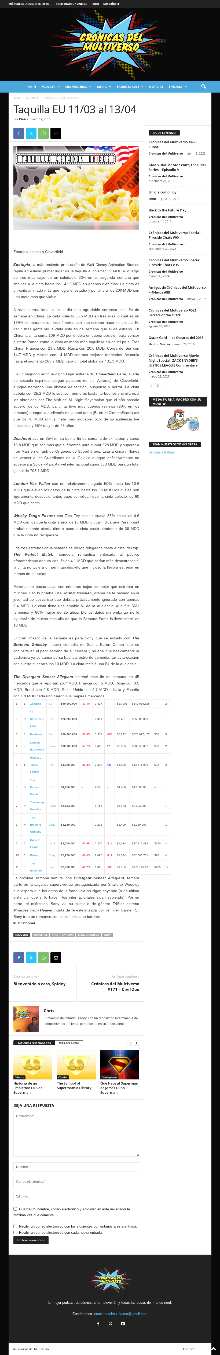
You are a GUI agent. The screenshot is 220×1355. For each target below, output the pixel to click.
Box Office (31, 98)
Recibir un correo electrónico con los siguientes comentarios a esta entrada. (78, 1226)
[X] (31, 133)
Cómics (19, 1077)
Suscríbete (111, 4)
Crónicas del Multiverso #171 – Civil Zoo (115, 986)
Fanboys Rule (128, 87)
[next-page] (136, 1043)
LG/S (52, 843)
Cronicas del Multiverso (166, 153)
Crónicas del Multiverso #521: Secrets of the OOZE (173, 312)
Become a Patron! (162, 452)
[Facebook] (18, 133)
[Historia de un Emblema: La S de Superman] (32, 1064)
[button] (203, 87)
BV (51, 703)
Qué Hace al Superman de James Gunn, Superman (119, 1088)
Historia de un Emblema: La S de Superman (27, 1088)
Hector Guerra (159, 344)
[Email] (55, 133)
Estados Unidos (88, 934)
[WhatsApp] (43, 133)
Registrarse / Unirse (71, 4)
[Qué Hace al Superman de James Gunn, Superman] (119, 1064)
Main (32, 87)
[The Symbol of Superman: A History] (76, 1064)
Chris (22, 119)
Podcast (48, 87)
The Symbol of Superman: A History (74, 1085)
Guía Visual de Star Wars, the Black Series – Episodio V (177, 167)
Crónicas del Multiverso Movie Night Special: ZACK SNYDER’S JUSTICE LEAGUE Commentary (174, 360)
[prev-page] (130, 1043)
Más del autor (69, 1043)
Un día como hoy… (164, 192)
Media (102, 87)
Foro (95, 4)
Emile (153, 199)
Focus (52, 746)
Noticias (156, 87)
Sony (52, 824)
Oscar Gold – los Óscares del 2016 (176, 337)
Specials (175, 87)
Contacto (189, 1349)
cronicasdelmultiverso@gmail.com (121, 1314)
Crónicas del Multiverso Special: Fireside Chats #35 (175, 262)
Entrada (68, 934)
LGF (51, 787)
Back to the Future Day (167, 210)
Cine (55, 934)
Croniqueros (76, 87)
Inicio (16, 98)
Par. (51, 718)
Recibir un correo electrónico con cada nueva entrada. (61, 1233)
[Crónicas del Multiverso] (110, 44)
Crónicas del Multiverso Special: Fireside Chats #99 (175, 235)
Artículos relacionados (34, 1043)
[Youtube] (122, 1324)
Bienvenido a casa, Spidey (39, 983)
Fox (51, 734)
